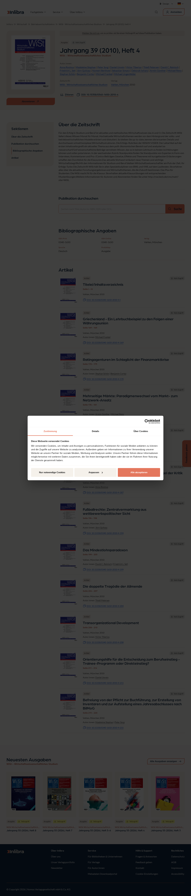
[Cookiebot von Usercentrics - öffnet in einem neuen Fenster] (147, 421)
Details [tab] (95, 431)
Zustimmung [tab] (50, 431)
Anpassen (94, 472)
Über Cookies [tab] (141, 431)
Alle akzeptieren (139, 472)
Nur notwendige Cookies (52, 472)
